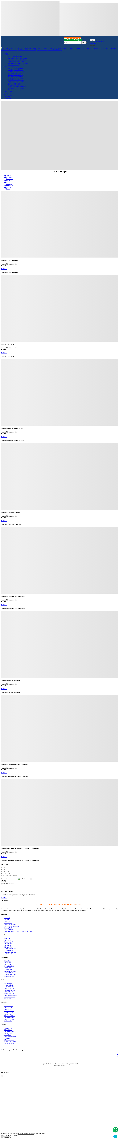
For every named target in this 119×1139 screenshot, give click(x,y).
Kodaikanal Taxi (9, 942)
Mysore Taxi (8, 940)
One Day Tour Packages (15, 68)
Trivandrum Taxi (9, 988)
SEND (3, 881)
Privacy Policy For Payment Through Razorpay (18, 931)
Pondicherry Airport (10, 1036)
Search (84, 42)
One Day (9, 175)
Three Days (9, 179)
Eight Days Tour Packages (16, 80)
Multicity (12, 101)
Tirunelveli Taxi (9, 1017)
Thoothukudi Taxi (9, 1016)
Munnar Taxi (8, 945)
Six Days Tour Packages (15, 76)
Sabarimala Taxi (9, 1011)
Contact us (7, 98)
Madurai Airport (9, 1040)
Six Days (9, 184)
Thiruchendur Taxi (9, 990)
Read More (4, 898)
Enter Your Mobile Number (9, 1135)
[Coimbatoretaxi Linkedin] (117, 1054)
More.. (8, 189)
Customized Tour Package (16, 90)
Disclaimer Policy (9, 929)
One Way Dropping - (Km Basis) (18, 63)
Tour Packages (8, 66)
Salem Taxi (7, 1035)
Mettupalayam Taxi (10, 971)
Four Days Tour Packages (15, 73)
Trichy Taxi (7, 964)
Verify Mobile (6, 1137)
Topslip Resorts (9, 1043)
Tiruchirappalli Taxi (10, 952)
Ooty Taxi (7, 938)
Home (6, 53)
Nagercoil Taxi (8, 1012)
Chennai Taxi (8, 954)
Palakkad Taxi (8, 1028)
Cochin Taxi (8, 983)
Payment (7, 921)
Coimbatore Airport (10, 1041)
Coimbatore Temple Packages (17, 86)
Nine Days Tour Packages (16, 81)
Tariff (6, 55)
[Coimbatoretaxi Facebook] (117, 1053)
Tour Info (7, 96)
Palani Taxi (7, 967)
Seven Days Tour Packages (16, 78)
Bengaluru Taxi (9, 966)
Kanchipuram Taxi (9, 997)
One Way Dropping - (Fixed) (16, 61)
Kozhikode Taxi (9, 950)
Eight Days (9, 187)
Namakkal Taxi (8, 1038)
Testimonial (7, 919)
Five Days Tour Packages (15, 75)
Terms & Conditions (10, 924)
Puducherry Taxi (9, 1019)
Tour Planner (8, 91)
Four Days (9, 180)
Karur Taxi (7, 961)
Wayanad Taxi (8, 1006)
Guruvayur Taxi (9, 987)
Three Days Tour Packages (16, 71)
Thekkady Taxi (8, 992)
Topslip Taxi (8, 1014)
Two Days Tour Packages (15, 70)
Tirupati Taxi (8, 1030)
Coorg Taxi (7, 998)
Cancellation (8, 923)
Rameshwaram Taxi (10, 948)
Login (92, 40)
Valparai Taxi (8, 1009)
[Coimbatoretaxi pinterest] (117, 1056)
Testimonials (8, 95)
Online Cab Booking (73, 40)
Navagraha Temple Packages (16, 85)
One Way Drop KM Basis (23, 137)
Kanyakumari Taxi (9, 969)
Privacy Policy (8, 928)
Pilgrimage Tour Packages (16, 88)
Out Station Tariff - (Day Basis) (17, 58)
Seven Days (9, 185)
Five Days (9, 182)
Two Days (9, 177)
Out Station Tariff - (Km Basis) (17, 60)
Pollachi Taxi (8, 1021)
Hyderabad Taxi (9, 976)
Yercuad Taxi (8, 1007)
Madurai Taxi (8, 947)
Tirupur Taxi (8, 943)
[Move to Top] (115, 1136)
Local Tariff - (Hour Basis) (16, 56)
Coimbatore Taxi (9, 993)
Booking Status (8, 93)
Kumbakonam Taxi (10, 974)
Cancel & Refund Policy (11, 926)
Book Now (4, 269)
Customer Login (99, 41)
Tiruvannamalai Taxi (10, 995)
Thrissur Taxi (8, 1033)
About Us (7, 918)
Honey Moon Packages (15, 83)
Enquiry (93, 43)
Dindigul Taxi (8, 973)
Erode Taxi (7, 962)
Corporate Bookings (14, 65)
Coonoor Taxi (8, 985)
